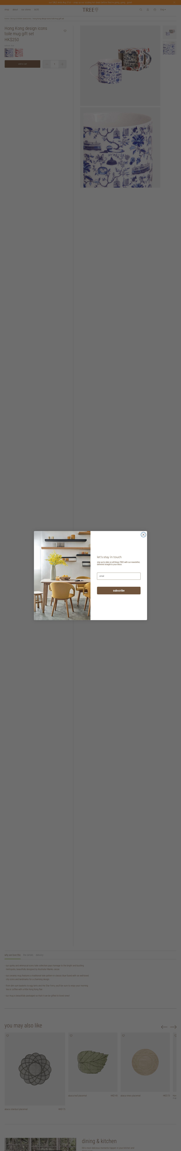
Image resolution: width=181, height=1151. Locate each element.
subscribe (119, 590)
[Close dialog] (143, 534)
